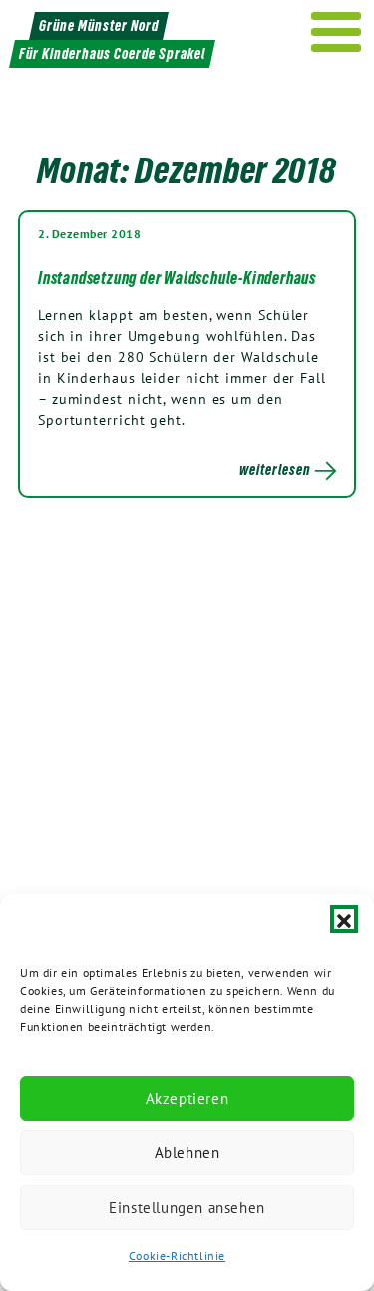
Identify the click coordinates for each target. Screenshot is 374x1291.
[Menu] (336, 32)
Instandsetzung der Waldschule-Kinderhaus (177, 278)
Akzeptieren (187, 1098)
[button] (344, 919)
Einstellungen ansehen (187, 1207)
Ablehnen (187, 1152)
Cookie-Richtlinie (177, 1255)
